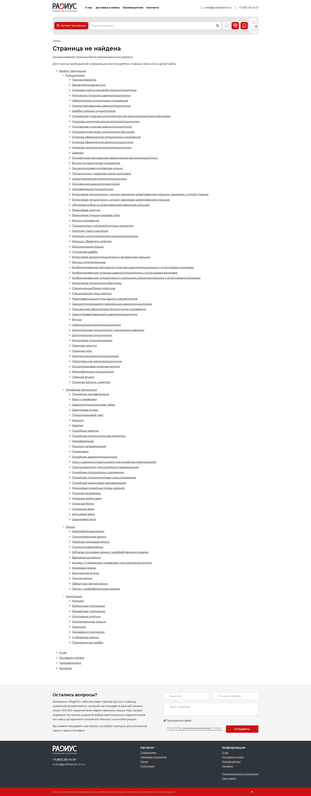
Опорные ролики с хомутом (91, 382)
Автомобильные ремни (88, 531)
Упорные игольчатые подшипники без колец (103, 131)
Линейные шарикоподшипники (94, 456)
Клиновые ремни (84, 567)
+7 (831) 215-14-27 (248, 7)
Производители (70, 663)
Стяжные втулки (83, 377)
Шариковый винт (84, 519)
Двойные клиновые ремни (90, 541)
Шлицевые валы (83, 514)
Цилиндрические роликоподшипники (99, 178)
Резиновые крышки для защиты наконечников (104, 298)
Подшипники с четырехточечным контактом (102, 225)
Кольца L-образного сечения (92, 241)
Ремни (70, 527)
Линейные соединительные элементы (99, 436)
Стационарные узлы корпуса (91, 293)
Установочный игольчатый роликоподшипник (104, 90)
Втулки (77, 319)
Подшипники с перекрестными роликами (101, 173)
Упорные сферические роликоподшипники (102, 142)
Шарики (78, 152)
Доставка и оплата (71, 657)
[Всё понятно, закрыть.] (251, 791)
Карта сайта (229, 778)
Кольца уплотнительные (89, 262)
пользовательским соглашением (197, 728)
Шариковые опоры (85, 409)
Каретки (77, 425)
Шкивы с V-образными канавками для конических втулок (112, 562)
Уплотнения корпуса (86, 616)
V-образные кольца (85, 637)
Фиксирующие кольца (88, 246)
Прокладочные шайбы (87, 642)
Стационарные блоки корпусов (93, 288)
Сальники (79, 626)
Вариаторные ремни (86, 557)
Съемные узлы (82, 351)
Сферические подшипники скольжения (100, 100)
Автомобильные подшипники (93, 371)
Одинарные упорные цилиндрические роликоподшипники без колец (121, 116)
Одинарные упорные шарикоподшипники (102, 126)
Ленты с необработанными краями (96, 588)
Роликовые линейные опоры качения (98, 488)
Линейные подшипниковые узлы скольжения (104, 477)
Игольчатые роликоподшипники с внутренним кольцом (111, 257)
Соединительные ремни (89, 536)
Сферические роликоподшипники (96, 324)
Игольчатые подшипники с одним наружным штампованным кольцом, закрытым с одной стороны (140, 194)
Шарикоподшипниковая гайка (93, 404)
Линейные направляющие (90, 394)
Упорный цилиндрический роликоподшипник (105, 236)
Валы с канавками (84, 399)
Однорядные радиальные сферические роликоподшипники (115, 157)
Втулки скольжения (85, 220)
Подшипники (75, 75)
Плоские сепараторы (86, 493)
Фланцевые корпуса (86, 210)
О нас (63, 652)
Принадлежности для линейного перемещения (105, 467)
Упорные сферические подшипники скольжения (106, 137)
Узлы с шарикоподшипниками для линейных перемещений (114, 462)
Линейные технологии (81, 389)
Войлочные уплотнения (88, 606)
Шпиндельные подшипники (92, 335)
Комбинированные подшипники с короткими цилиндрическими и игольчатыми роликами (136, 277)
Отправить (242, 729)
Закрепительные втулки (88, 84)
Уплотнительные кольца (89, 621)
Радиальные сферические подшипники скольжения (109, 309)
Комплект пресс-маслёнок (90, 231)
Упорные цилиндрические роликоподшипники (105, 121)
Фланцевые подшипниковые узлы (96, 215)
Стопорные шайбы (85, 251)
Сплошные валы (83, 509)
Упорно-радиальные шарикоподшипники (101, 105)
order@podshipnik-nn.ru (217, 7)
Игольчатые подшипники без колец (97, 283)
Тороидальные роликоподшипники (97, 361)
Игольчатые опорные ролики (92, 340)
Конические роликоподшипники (95, 356)
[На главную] (65, 7)
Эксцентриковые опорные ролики (96, 366)
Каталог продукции (72, 71)
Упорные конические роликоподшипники (102, 147)
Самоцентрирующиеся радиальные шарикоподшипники (112, 304)
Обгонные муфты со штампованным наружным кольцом (111, 204)
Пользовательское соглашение (240, 774)
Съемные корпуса (84, 345)
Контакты (65, 668)
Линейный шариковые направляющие (99, 482)
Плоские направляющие (89, 446)
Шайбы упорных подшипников (93, 111)
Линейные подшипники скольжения (98, 472)
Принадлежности (84, 79)
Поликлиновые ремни (87, 547)
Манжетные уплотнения (88, 611)
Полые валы (80, 451)
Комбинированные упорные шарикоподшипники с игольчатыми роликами (125, 272)
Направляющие (83, 441)
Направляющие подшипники (92, 189)
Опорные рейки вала (86, 498)
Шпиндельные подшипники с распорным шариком (108, 330)
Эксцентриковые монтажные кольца (97, 168)
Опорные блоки (83, 503)
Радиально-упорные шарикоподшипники (101, 95)
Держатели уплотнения (88, 632)
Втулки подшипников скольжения (96, 163)
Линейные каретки (85, 430)
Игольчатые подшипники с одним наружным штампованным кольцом (121, 199)
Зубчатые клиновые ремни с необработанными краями (110, 552)
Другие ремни (82, 578)
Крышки (78, 420)
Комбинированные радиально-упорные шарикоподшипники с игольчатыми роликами (133, 267)
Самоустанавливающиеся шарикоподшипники (105, 314)
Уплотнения (74, 596)
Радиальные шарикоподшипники (96, 184)
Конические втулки (85, 573)
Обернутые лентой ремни (90, 583)
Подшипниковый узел (87, 415)
